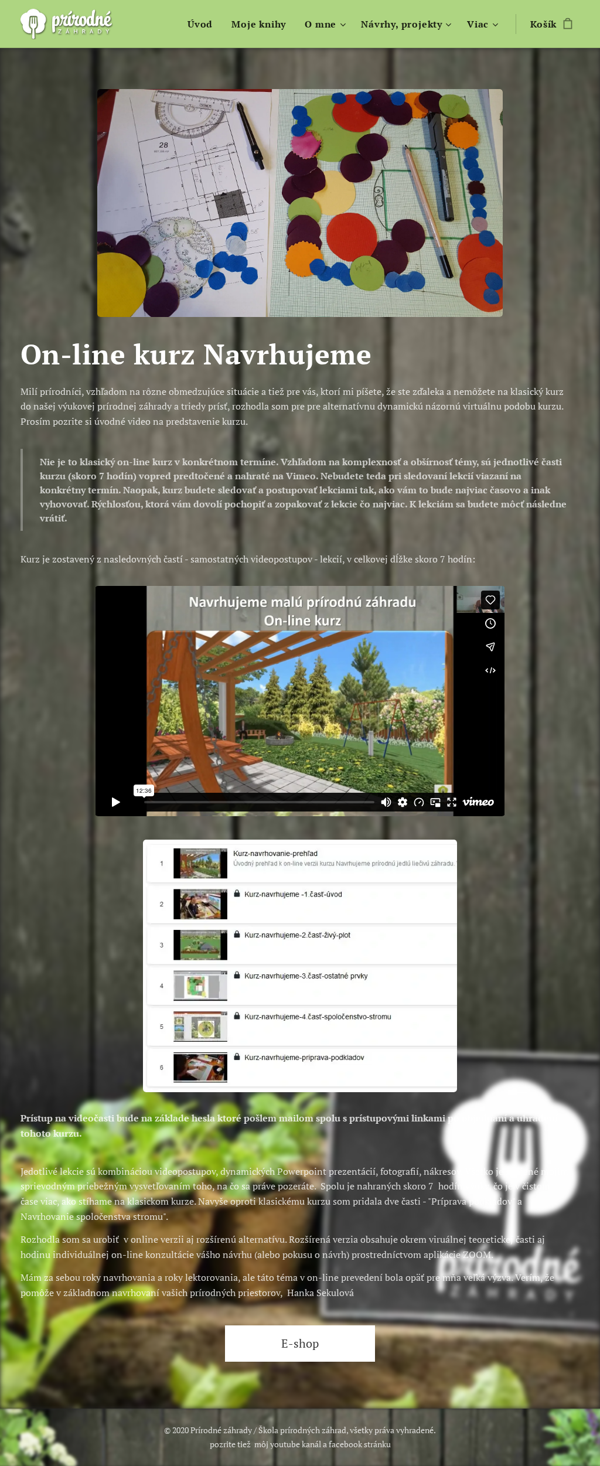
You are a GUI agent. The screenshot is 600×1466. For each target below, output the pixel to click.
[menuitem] (203, 24)
